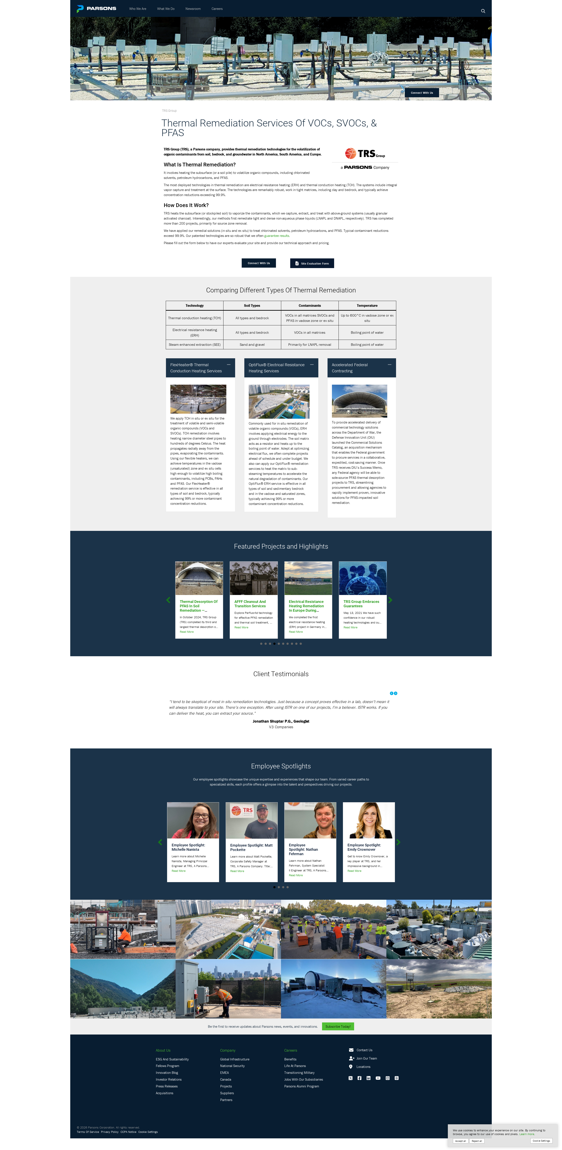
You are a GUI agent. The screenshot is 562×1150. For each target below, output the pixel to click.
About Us (163, 1050)
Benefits (290, 1059)
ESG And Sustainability (172, 1059)
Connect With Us (422, 93)
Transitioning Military (299, 1072)
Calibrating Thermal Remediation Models (340, 603)
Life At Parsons (295, 1065)
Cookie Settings (148, 1132)
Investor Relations (169, 1079)
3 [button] (283, 887)
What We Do (166, 8)
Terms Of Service (88, 1132)
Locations (363, 1066)
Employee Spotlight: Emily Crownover (364, 847)
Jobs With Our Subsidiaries (303, 1079)
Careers (217, 8)
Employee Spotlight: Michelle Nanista (188, 847)
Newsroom (193, 8)
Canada (225, 1079)
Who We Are (137, 8)
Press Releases (167, 1086)
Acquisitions (164, 1093)
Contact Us (364, 1050)
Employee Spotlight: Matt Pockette (251, 847)
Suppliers (227, 1093)
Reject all (477, 1141)
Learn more (526, 1134)
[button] (229, 365)
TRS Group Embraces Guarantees (286, 603)
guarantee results (276, 235)
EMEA (224, 1072)
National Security (232, 1065)
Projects (226, 1086)
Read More (221, 632)
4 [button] (287, 887)
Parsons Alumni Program (301, 1086)
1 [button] (274, 887)
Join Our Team (366, 1058)
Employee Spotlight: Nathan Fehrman (303, 849)
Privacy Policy (110, 1132)
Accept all (460, 1141)
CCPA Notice (128, 1132)
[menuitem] (138, 9)
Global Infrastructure (234, 1059)
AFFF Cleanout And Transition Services (175, 603)
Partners (226, 1100)
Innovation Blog (167, 1072)
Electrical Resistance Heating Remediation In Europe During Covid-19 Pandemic (231, 608)
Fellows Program (167, 1065)
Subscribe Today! (338, 1026)
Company (227, 1050)
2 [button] (279, 887)
